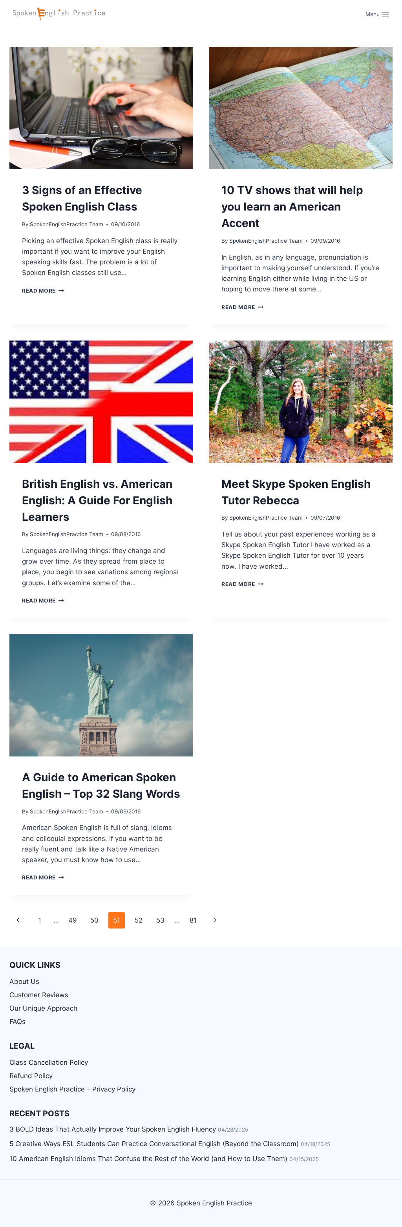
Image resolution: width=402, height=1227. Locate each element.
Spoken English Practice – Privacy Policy (72, 1089)
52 (139, 920)
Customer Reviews (38, 995)
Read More (43, 291)
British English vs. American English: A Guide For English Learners (97, 500)
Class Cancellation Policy (48, 1062)
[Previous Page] (17, 920)
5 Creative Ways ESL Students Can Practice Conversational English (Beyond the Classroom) (154, 1144)
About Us (24, 981)
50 (94, 920)
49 (72, 920)
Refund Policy (31, 1076)
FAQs (17, 1022)
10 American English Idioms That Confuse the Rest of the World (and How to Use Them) (148, 1159)
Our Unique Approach (43, 1008)
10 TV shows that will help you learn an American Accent (292, 206)
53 (160, 920)
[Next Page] (215, 920)
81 (193, 920)
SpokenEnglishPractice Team (66, 224)
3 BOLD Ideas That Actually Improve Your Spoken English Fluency (112, 1129)
